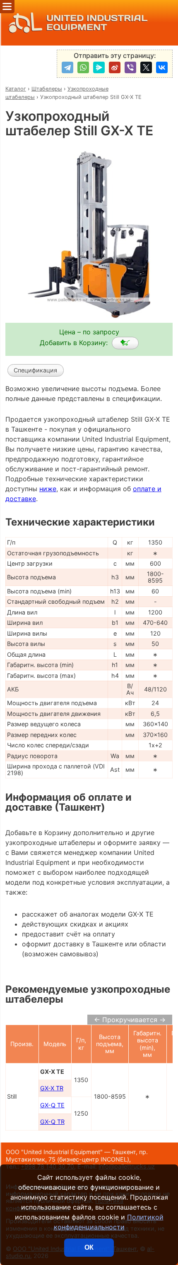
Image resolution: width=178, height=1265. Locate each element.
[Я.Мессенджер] (99, 67)
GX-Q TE (52, 1105)
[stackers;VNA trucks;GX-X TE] (125, 343)
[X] (146, 67)
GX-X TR (51, 1088)
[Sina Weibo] (115, 67)
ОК (89, 1247)
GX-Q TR (52, 1121)
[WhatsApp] (83, 67)
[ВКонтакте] (162, 67)
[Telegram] (67, 67)
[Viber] (130, 67)
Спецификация (35, 370)
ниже (47, 489)
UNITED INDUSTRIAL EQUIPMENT (96, 22)
